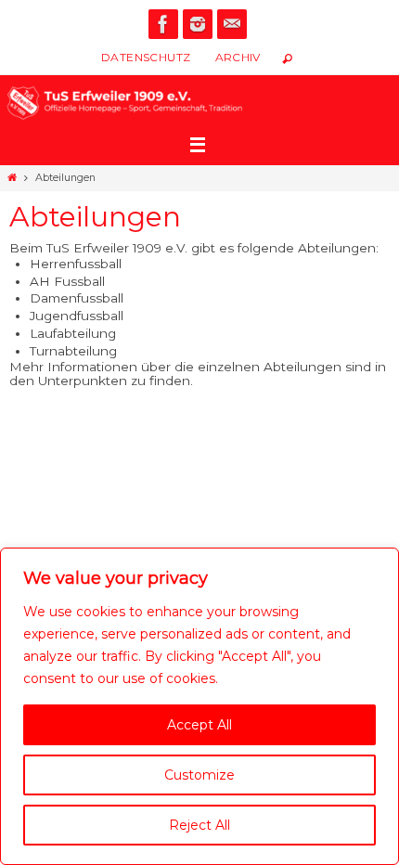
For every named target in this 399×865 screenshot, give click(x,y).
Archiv (238, 57)
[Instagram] (197, 24)
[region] (199, 706)
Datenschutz (145, 57)
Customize (199, 775)
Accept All (199, 725)
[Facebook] (163, 24)
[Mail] (232, 24)
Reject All (199, 825)
